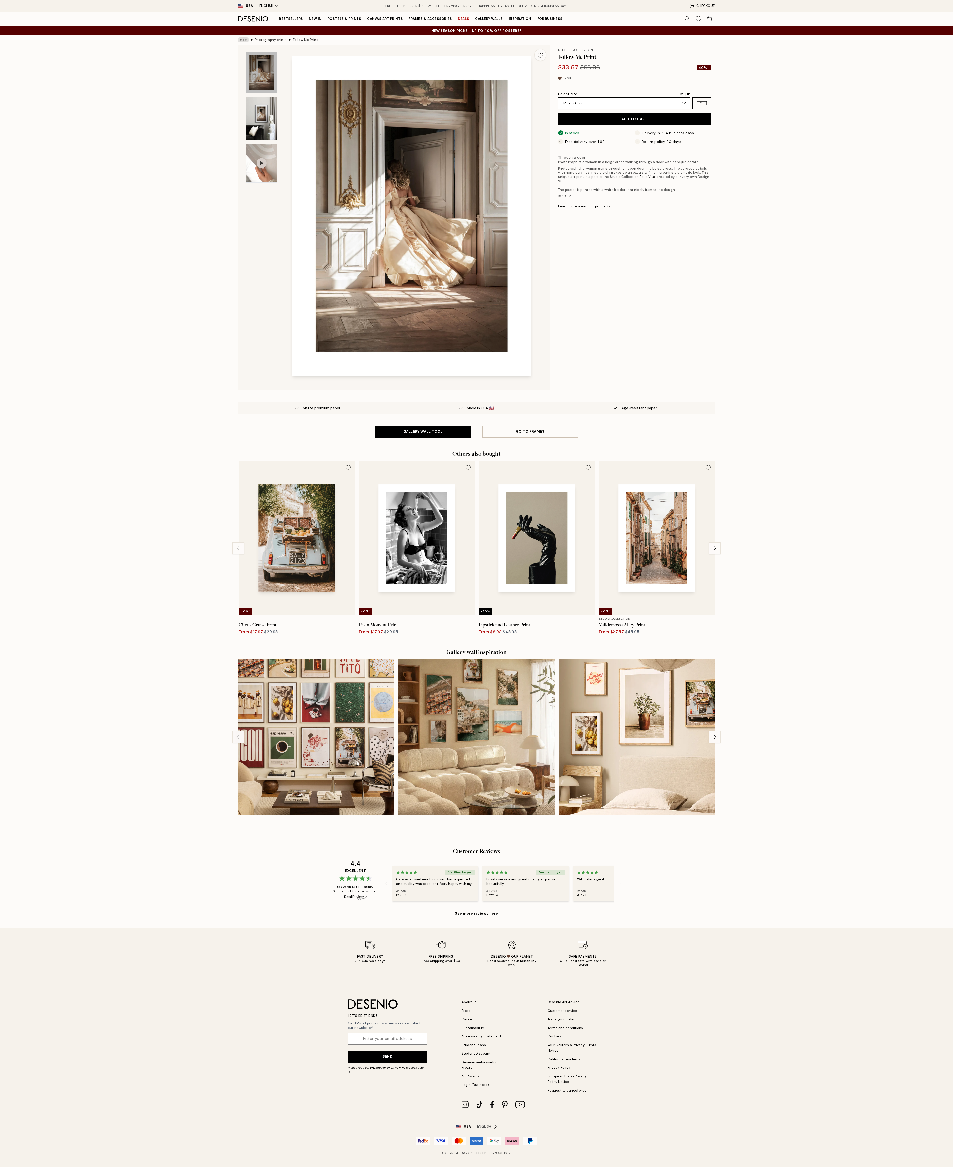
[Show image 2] (261, 118)
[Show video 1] (261, 163)
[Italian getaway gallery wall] (476, 737)
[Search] (687, 19)
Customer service (562, 1011)
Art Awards (471, 1076)
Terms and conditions (565, 1028)
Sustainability (473, 1028)
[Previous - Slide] (238, 548)
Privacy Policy (380, 1068)
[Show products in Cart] (709, 19)
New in (315, 19)
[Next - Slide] (715, 548)
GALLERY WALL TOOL (423, 431)
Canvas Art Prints (385, 19)
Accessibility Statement (481, 1036)
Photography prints (271, 40)
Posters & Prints (344, 19)
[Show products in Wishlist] (698, 19)
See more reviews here (476, 913)
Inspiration (520, 19)
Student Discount (476, 1053)
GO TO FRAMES (530, 431)
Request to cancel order (568, 1090)
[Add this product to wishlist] (540, 55)
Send (387, 1056)
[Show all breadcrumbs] (243, 39)
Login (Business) (475, 1085)
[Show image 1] (261, 72)
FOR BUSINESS (550, 19)
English (266, 6)
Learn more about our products (584, 206)
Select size (567, 93)
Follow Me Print (305, 40)
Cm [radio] (680, 93)
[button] (701, 103)
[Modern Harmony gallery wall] (316, 737)
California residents (564, 1059)
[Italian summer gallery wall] (637, 737)
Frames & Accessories (430, 19)
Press (466, 1011)
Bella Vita (647, 177)
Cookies (554, 1036)
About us (469, 1002)
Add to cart (634, 119)
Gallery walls (489, 19)
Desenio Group (489, 1153)
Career (467, 1019)
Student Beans (474, 1045)
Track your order (561, 1019)
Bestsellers (291, 19)
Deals (463, 19)
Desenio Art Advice (563, 1002)
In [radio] (688, 93)
